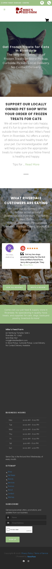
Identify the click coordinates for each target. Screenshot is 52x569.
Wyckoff (41, 226)
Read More (32, 164)
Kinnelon (29, 215)
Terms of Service (41, 553)
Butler (30, 219)
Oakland (10, 222)
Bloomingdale (13, 215)
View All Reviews (14, 287)
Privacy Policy (27, 553)
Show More (28, 265)
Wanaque (23, 222)
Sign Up (12, 539)
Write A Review (38, 287)
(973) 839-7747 (11, 338)
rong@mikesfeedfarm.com (17, 340)
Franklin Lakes (25, 226)
